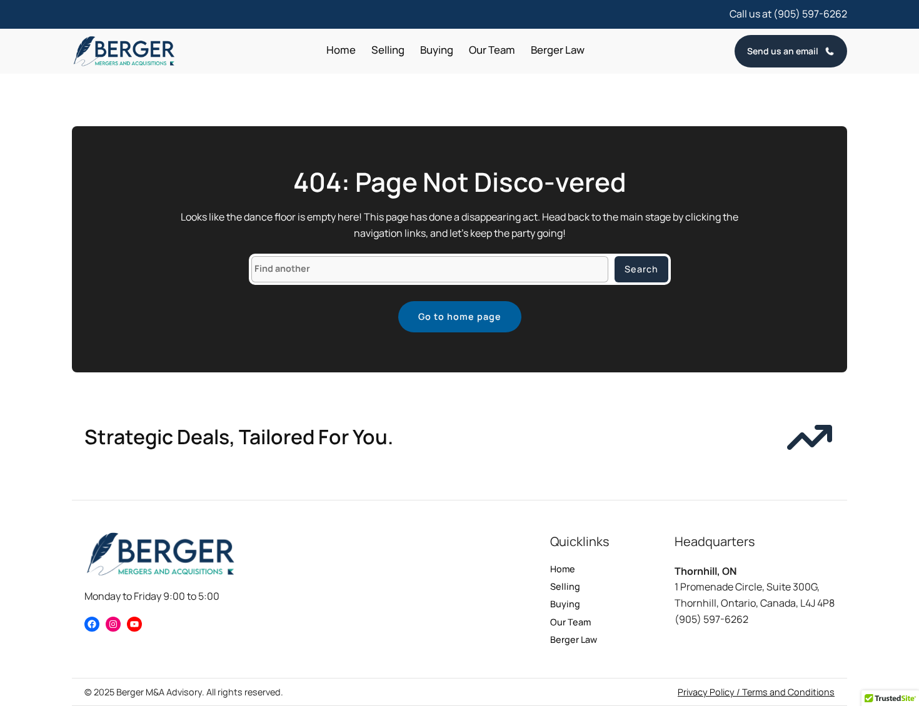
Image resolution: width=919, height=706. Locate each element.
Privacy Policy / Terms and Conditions (756, 692)
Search (641, 269)
